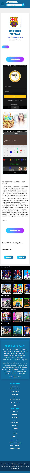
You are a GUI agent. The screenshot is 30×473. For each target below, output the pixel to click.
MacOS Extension (15, 448)
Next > (21, 257)
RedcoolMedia (15, 422)
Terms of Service (15, 400)
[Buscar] (23, 4)
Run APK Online (15, 391)
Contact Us (15, 397)
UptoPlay (15, 417)
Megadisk (15, 425)
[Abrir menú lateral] (2, 3)
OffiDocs (15, 411)
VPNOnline (15, 428)
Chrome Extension (15, 445)
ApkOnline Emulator (15, 443)
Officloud (15, 436)
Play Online (15, 59)
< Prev (8, 257)
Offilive (15, 420)
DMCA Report (15, 386)
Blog (15, 405)
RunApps (15, 433)
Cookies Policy (15, 402)
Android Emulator (15, 389)
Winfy (15, 431)
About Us (15, 394)
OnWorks (15, 414)
